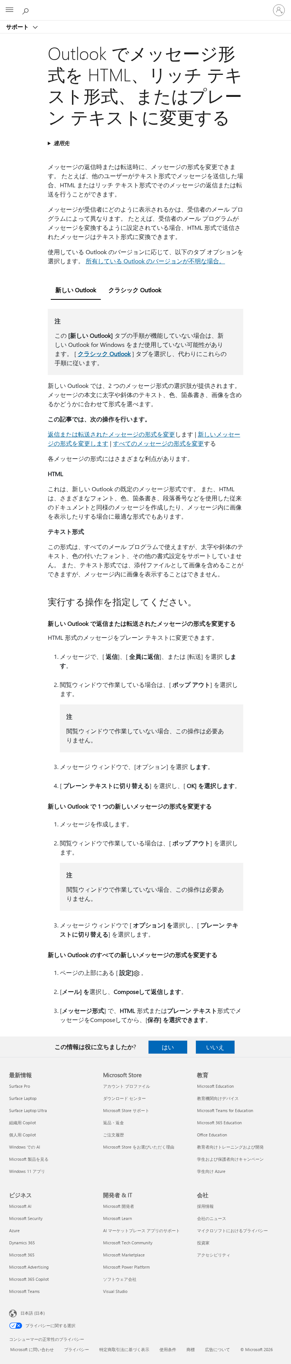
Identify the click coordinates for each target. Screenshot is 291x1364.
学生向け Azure (211, 1171)
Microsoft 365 (21, 1255)
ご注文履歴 (113, 1135)
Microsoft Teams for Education (225, 1110)
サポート (18, 26)
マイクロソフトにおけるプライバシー (232, 1230)
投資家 (203, 1242)
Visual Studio (115, 1291)
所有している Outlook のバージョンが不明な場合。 (155, 261)
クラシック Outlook (104, 354)
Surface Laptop (22, 1098)
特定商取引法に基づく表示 (124, 1349)
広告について (217, 1349)
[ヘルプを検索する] (26, 10)
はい (168, 1047)
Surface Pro (19, 1086)
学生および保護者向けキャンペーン (230, 1159)
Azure (14, 1230)
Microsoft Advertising (28, 1267)
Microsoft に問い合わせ (32, 1349)
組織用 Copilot (22, 1122)
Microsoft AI (20, 1206)
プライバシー (76, 1349)
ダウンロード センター (124, 1098)
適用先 (61, 143)
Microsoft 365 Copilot (29, 1279)
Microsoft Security (25, 1218)
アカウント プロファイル (126, 1086)
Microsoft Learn (117, 1218)
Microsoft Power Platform (126, 1267)
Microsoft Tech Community (127, 1242)
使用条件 (168, 1349)
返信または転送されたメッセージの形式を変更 (111, 434)
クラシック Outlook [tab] (134, 290)
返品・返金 (113, 1122)
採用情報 (205, 1206)
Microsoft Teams (24, 1291)
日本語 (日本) (32, 1313)
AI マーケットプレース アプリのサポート (141, 1230)
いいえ (215, 1047)
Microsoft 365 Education (219, 1122)
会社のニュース (211, 1218)
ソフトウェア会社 (119, 1279)
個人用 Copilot (22, 1135)
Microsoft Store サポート (126, 1110)
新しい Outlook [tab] (75, 290)
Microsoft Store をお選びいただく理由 (138, 1147)
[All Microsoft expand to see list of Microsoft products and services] (9, 10)
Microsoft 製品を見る (28, 1159)
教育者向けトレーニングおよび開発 (230, 1147)
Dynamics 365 (22, 1242)
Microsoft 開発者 (118, 1206)
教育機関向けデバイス (218, 1098)
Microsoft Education (215, 1086)
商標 (190, 1349)
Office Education (212, 1135)
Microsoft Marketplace (124, 1255)
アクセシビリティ (213, 1255)
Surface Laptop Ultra (28, 1110)
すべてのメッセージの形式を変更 (158, 443)
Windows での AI (24, 1147)
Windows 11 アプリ (27, 1171)
